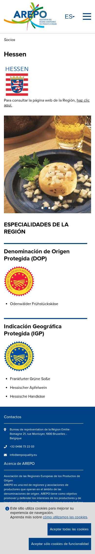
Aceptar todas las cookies (69, 529)
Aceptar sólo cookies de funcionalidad (60, 544)
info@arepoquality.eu (23, 455)
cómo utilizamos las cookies (65, 517)
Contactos (12, 417)
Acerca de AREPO (19, 463)
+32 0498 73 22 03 (22, 446)
